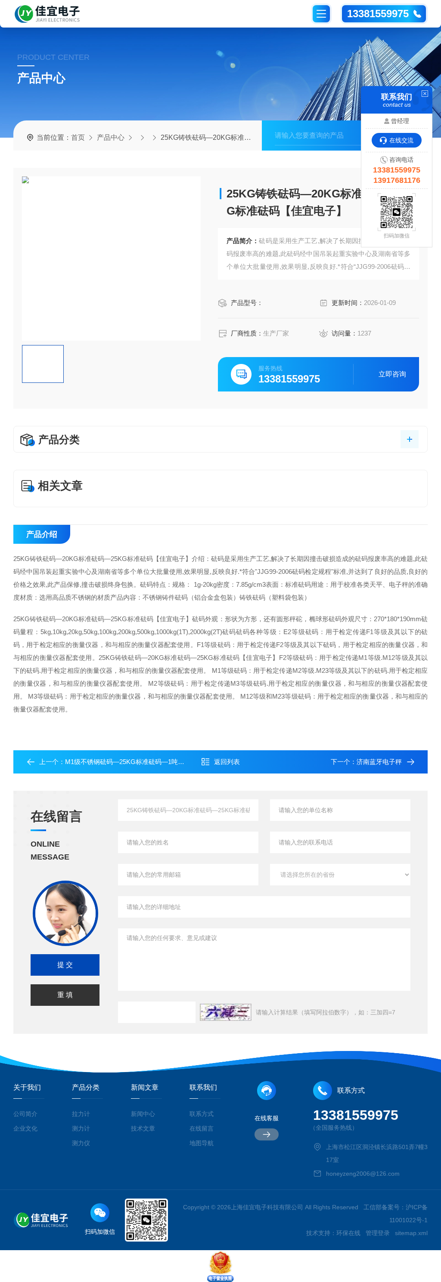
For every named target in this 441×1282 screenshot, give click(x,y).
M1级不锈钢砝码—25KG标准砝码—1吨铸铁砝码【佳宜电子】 (153, 761)
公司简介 (25, 1113)
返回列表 (227, 761)
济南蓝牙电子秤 (379, 761)
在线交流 (401, 140)
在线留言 (201, 1128)
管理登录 (378, 1233)
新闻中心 (143, 1113)
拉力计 (81, 1113)
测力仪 (81, 1143)
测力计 (81, 1128)
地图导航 (201, 1143)
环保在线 (348, 1233)
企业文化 (25, 1128)
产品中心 (110, 137)
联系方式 (201, 1113)
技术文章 (143, 1128)
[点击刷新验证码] (226, 1012)
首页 (78, 137)
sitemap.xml (411, 1233)
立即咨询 (392, 374)
